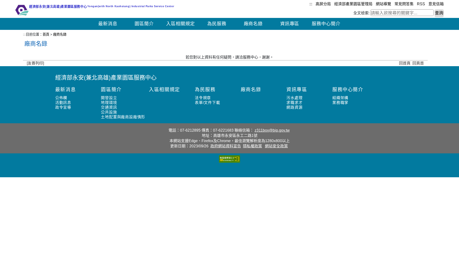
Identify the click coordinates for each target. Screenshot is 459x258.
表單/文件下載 (207, 103)
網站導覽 (383, 4)
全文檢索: (361, 13)
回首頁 (404, 63)
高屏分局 (323, 4)
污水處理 (294, 98)
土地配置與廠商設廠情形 (123, 117)
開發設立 (109, 98)
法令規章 (203, 98)
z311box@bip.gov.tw (272, 130)
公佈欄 (61, 98)
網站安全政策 (276, 146)
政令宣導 (63, 107)
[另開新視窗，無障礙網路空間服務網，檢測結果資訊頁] (229, 159)
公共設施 (109, 112)
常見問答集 (404, 4)
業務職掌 (340, 103)
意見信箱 (436, 4)
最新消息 (107, 23)
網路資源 (294, 107)
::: (310, 4)
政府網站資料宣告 (225, 146)
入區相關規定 (180, 23)
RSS (421, 4)
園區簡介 (144, 23)
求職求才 (294, 103)
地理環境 (109, 103)
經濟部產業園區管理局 (353, 4)
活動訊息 (63, 103)
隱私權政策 (252, 146)
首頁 (46, 34)
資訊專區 (289, 23)
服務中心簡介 (326, 23)
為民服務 (216, 23)
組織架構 (340, 98)
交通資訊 (109, 107)
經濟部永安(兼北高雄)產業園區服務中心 (106, 77)
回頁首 (418, 63)
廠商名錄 (253, 23)
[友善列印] (35, 63)
